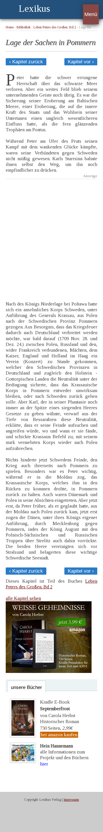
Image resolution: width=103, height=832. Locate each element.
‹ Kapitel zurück (26, 61)
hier (44, 764)
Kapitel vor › (81, 61)
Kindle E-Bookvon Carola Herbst (57, 708)
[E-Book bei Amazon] (49, 671)
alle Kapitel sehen (23, 598)
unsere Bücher (26, 687)
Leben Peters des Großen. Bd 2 (54, 27)
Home (10, 27)
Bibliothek (24, 27)
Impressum (71, 800)
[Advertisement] (51, 235)
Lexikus (34, 8)
